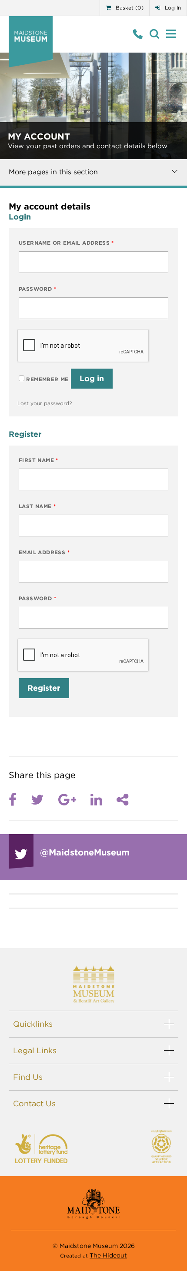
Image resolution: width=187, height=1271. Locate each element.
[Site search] (155, 34)
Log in (92, 378)
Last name (37, 506)
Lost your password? (44, 403)
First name (38, 460)
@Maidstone (85, 852)
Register (43, 687)
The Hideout (108, 1255)
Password (37, 289)
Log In (172, 7)
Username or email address (66, 243)
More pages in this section (53, 172)
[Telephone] (138, 34)
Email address (44, 552)
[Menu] (171, 34)
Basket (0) (129, 7)
